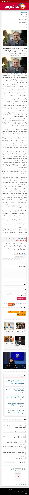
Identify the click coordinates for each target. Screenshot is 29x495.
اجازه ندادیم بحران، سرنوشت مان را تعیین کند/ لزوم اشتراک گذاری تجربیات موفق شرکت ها (15, 412)
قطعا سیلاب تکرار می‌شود (22, 16)
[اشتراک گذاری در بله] (14, 253)
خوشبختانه (21, 246)
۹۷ (16, 249)
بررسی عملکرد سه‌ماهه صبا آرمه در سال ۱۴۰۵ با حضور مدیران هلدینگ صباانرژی (15, 397)
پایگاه (5, 248)
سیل (12, 246)
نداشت (18, 248)
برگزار (25, 245)
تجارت (21, 245)
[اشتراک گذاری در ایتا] (17, 253)
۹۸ (14, 249)
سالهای (15, 246)
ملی (20, 248)
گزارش (21, 249)
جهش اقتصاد (10, 312)
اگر (3, 243)
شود (4, 246)
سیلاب (10, 246)
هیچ (11, 248)
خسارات (3, 245)
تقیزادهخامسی (16, 245)
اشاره (14, 243)
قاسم (25, 248)
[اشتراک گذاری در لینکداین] (19, 253)
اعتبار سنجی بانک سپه (21, 314)
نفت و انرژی (22, 12)
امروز (9, 243)
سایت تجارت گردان (20, 240)
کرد (2, 248)
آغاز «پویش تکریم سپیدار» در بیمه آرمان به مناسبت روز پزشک (15, 389)
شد (6, 246)
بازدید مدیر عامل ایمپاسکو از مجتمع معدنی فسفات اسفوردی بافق (16, 404)
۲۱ (18, 249)
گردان (24, 249)
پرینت (25, 27)
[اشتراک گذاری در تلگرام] (22, 253)
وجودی (8, 248)
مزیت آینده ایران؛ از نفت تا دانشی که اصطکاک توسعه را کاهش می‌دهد (20, 331)
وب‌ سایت (24, 289)
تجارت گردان (15, 74)
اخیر (16, 243)
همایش (14, 248)
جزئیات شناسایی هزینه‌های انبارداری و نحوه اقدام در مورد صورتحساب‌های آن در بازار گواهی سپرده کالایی (15, 366)
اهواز (6, 243)
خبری (7, 245)
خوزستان (25, 246)
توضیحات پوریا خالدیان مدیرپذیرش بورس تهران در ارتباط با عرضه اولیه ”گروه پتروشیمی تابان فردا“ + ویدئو (15, 381)
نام (25, 279)
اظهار (11, 243)
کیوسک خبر (17, 312)
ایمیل (24, 284)
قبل (23, 248)
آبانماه (19, 243)
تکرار (12, 245)
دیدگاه (24, 268)
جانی (9, 245)
